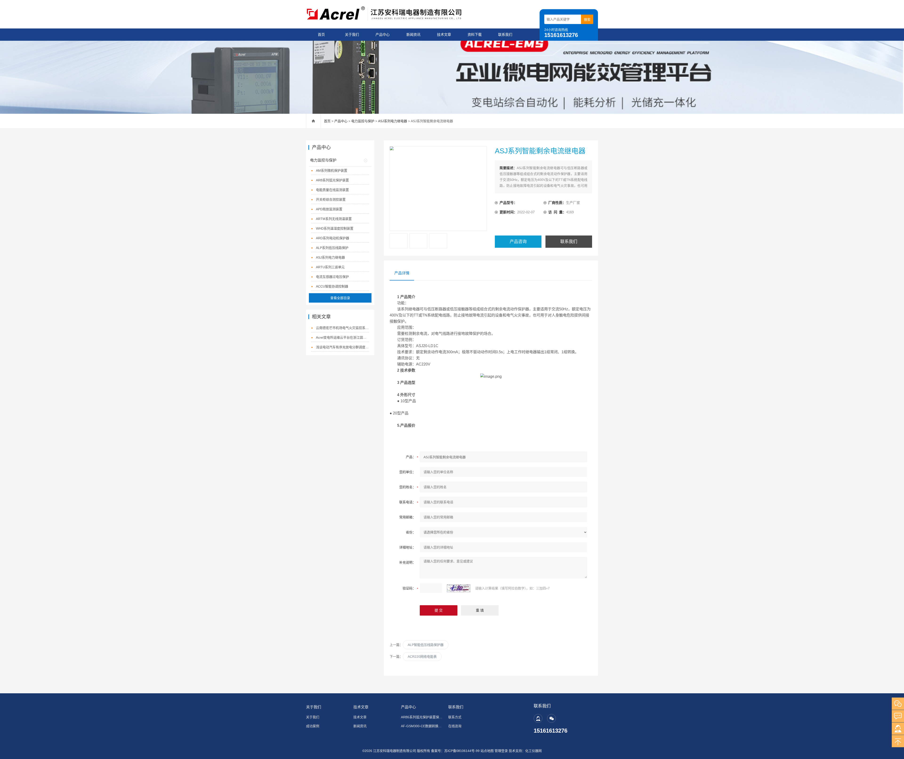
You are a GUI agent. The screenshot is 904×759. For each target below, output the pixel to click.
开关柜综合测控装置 (331, 199)
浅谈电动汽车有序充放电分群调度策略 (342, 347)
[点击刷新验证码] (458, 588)
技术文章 (444, 34)
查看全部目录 (340, 298)
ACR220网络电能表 (422, 656)
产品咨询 (518, 241)
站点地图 (487, 751)
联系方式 (454, 717)
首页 (321, 34)
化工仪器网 (533, 751)
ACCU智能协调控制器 (332, 286)
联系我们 (505, 34)
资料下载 (475, 34)
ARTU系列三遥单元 (330, 267)
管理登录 (501, 751)
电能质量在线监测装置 (332, 190)
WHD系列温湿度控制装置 (334, 228)
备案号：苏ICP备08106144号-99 (455, 751)
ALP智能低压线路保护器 (426, 645)
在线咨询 (454, 726)
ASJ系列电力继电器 (392, 121)
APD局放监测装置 (329, 209)
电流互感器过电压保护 (332, 277)
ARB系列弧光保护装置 (332, 180)
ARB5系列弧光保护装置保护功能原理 (422, 717)
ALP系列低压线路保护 (332, 248)
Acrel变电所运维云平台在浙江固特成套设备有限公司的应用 (342, 337)
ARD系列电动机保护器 (332, 238)
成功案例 (312, 726)
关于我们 (352, 34)
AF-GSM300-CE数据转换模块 (422, 726)
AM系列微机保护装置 (331, 170)
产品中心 (382, 34)
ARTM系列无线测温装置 (334, 219)
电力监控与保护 (362, 121)
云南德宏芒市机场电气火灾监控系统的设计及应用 (342, 328)
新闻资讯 (413, 34)
